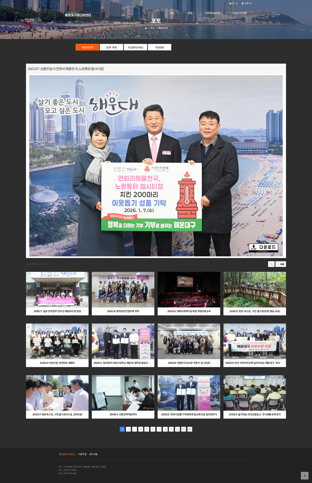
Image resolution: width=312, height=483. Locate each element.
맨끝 (189, 429)
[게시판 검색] (271, 264)
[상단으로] (305, 476)
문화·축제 (111, 47)
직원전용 (159, 47)
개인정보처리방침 (66, 454)
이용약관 (82, 454)
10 (177, 429)
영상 (190, 13)
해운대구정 (87, 47)
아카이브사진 (212, 13)
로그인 (235, 3)
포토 (172, 13)
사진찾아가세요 (135, 47)
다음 (183, 429)
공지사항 (93, 454)
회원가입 (248, 3)
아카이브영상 (240, 13)
